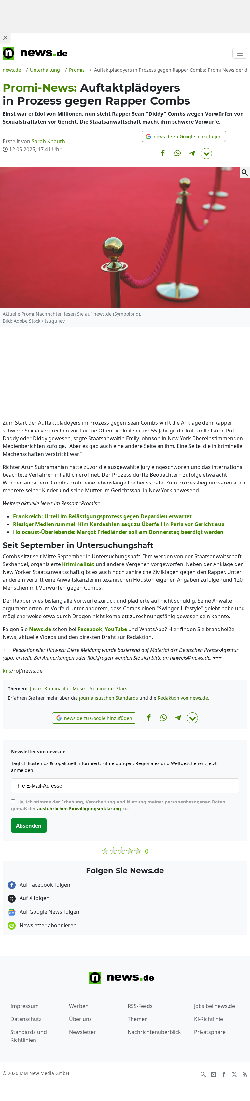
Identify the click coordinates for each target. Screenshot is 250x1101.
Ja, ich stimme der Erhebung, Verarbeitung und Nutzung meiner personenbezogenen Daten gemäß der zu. (118, 805)
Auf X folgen (33, 898)
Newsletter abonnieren (47, 925)
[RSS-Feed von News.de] (244, 1073)
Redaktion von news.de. (183, 698)
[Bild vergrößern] (245, 172)
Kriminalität (57, 688)
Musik (79, 688)
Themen (138, 1019)
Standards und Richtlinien (28, 1035)
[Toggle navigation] (239, 53)
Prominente (101, 688)
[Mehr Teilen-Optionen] (206, 153)
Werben (79, 1006)
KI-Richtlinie (208, 1019)
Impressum (24, 1006)
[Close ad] (5, 38)
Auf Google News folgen (48, 911)
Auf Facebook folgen (44, 884)
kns (7, 670)
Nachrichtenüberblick (154, 1032)
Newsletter (82, 1032)
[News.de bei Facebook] (224, 1073)
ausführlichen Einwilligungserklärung (79, 808)
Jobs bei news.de (214, 1006)
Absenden (29, 825)
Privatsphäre (210, 1032)
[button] (184, 136)
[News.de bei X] (234, 1073)
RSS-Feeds (140, 1006)
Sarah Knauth (48, 141)
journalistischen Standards (108, 698)
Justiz (36, 688)
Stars (121, 688)
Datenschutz (26, 1019)
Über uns (80, 1019)
